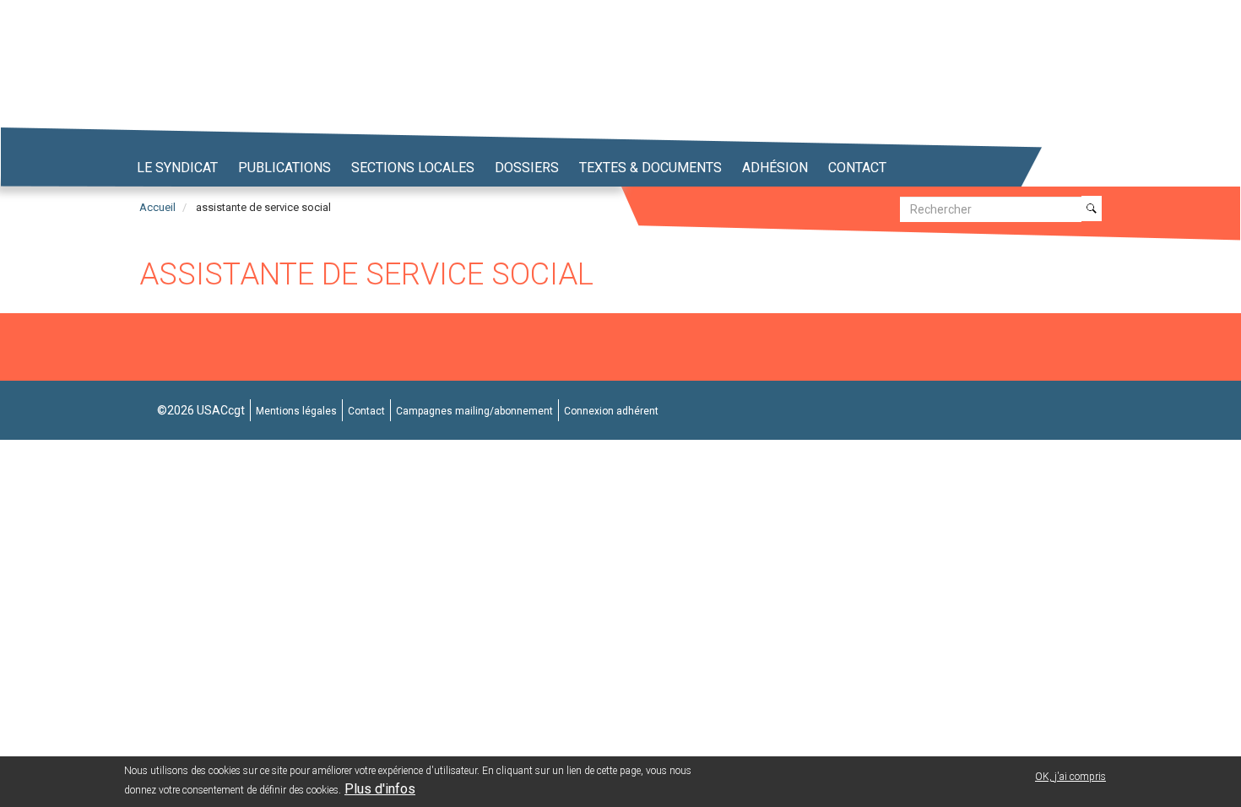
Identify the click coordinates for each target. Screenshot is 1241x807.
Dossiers (527, 168)
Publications (284, 168)
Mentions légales (296, 411)
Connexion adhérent (611, 411)
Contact (857, 168)
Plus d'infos (379, 789)
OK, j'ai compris (1070, 777)
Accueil (157, 207)
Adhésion (775, 168)
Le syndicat (177, 168)
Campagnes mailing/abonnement (474, 411)
